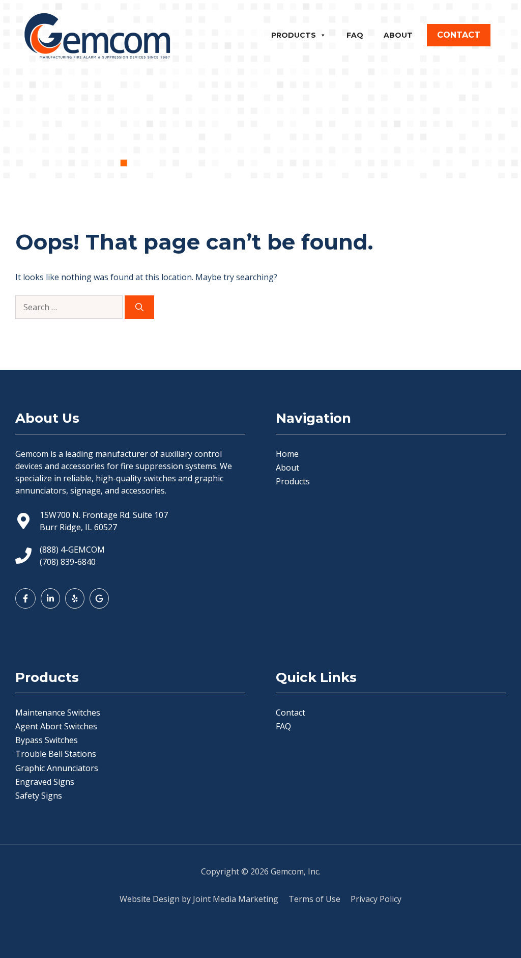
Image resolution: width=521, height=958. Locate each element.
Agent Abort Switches (56, 726)
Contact (290, 712)
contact (458, 35)
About (398, 35)
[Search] (139, 307)
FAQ (354, 35)
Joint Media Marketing (235, 899)
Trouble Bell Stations (55, 753)
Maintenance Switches (57, 712)
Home (287, 453)
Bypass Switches (46, 740)
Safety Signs (38, 795)
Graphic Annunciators (56, 768)
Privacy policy (376, 899)
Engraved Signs (44, 781)
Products (293, 35)
